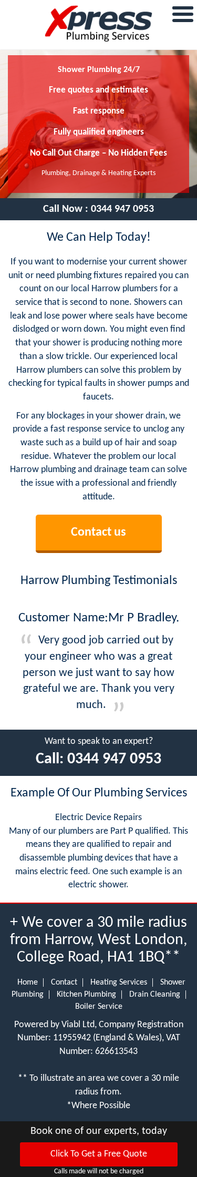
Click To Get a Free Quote (98, 1154)
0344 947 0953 (122, 209)
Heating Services (118, 982)
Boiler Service (98, 1006)
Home (27, 982)
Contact (64, 982)
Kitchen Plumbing (86, 994)
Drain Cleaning (154, 994)
